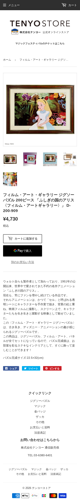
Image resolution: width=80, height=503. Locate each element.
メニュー (14, 5)
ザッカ (40, 416)
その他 (40, 422)
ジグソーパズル (40, 400)
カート (72, 5)
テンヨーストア (41, 488)
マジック (40, 406)
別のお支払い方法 (22, 262)
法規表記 (40, 432)
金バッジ (40, 411)
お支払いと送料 (40, 427)
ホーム (7, 59)
